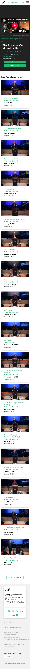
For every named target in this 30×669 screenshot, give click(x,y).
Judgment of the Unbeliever (13, 280)
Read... (14, 59)
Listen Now (16, 62)
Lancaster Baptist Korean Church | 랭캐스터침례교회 (15, 639)
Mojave (8, 656)
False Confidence (9, 249)
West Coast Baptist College (11, 630)
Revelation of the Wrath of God (14, 467)
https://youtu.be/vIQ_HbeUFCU (21, 35)
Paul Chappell (7, 622)
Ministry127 (7, 625)
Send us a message (10, 604)
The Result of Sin (9, 189)
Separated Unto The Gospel (13, 558)
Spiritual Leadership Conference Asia (14, 644)
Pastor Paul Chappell (9, 52)
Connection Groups (10, 597)
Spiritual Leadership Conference (12, 642)
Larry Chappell (9, 342)
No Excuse (7, 340)
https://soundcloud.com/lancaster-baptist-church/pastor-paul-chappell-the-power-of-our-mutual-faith (15, 39)
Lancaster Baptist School (11, 632)
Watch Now (16, 65)
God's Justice (8, 310)
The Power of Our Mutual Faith (14, 528)
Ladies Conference (9, 647)
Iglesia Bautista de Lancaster (12, 637)
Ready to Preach (9, 497)
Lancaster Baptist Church (15, 2)
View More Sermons (15, 578)
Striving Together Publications (12, 627)
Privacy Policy (21, 665)
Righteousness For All (11, 159)
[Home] (3, 2)
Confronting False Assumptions (14, 219)
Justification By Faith (11, 98)
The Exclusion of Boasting (12, 129)
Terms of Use (13, 665)
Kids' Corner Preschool (10, 634)
